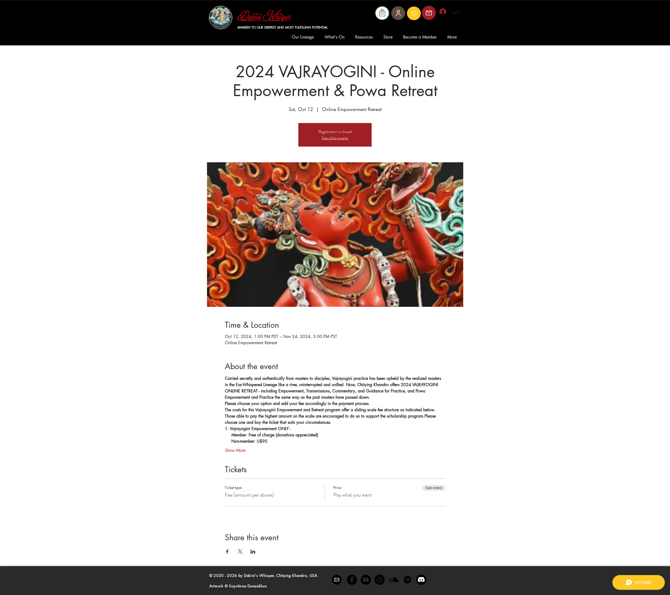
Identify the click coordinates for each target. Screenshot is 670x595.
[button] (304, 37)
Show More (235, 450)
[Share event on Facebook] (227, 551)
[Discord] (421, 580)
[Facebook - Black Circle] (352, 580)
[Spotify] (407, 580)
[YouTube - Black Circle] (366, 580)
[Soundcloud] (393, 580)
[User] (398, 13)
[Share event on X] (240, 551)
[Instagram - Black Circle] (380, 580)
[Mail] (414, 13)
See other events (335, 138)
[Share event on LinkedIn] (252, 551)
